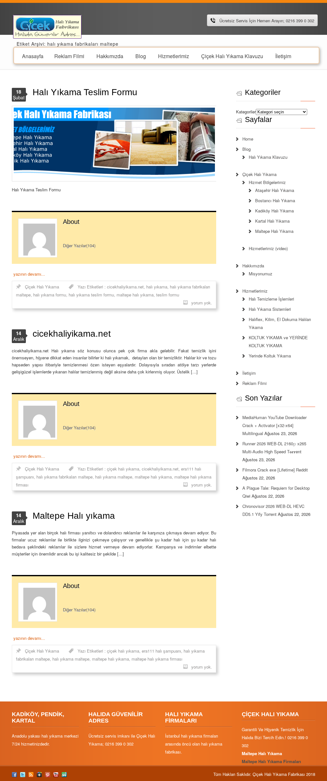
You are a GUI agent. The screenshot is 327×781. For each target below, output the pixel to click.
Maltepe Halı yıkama (74, 516)
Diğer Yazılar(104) (79, 245)
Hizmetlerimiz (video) (268, 248)
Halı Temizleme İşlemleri (271, 299)
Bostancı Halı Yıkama (275, 200)
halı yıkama (156, 287)
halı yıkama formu (49, 295)
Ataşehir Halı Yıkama (274, 190)
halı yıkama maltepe (113, 477)
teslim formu (167, 295)
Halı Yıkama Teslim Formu (85, 92)
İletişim (283, 55)
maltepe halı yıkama (135, 295)
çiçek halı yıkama (123, 469)
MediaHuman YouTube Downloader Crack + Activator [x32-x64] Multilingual (274, 425)
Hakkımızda (109, 55)
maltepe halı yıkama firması (157, 659)
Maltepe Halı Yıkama (274, 231)
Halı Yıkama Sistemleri (270, 309)
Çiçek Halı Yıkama (42, 287)
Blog (140, 55)
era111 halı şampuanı (161, 651)
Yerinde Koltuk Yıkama (270, 356)
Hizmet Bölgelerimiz (267, 182)
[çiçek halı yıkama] (47, 26)
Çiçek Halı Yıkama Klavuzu (232, 55)
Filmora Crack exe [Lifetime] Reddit (275, 470)
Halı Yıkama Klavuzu (268, 157)
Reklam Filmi (69, 55)
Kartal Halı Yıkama (272, 221)
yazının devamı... (29, 274)
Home (247, 139)
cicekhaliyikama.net (125, 287)
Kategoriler (246, 112)
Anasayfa (32, 55)
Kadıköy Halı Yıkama (274, 211)
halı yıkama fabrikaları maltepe (64, 477)
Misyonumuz (260, 274)
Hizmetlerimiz (173, 55)
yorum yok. (201, 303)
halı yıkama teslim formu (91, 295)
